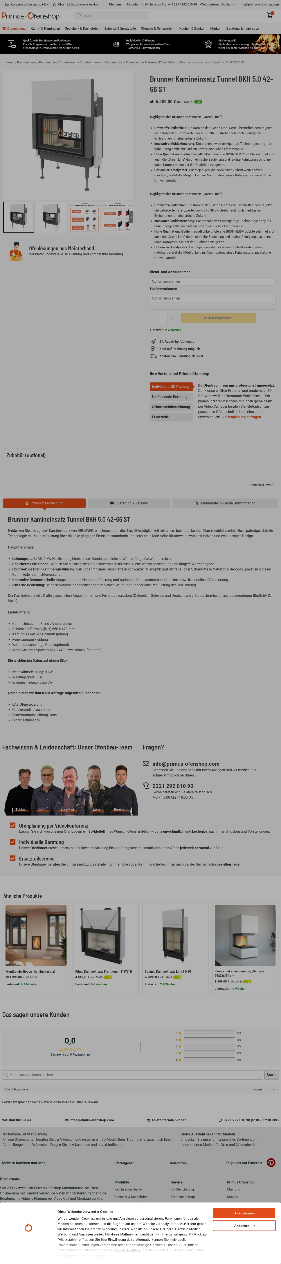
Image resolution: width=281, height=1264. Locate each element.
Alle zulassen (244, 1213)
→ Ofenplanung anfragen (241, 417)
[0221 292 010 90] (146, 785)
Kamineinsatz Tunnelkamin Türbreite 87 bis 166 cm (141, 62)
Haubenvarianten (163, 289)
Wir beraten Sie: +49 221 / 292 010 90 (171, 4)
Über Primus (10, 1179)
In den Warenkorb (218, 318)
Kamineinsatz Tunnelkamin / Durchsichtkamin (71, 62)
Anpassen (242, 1225)
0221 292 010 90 (173, 786)
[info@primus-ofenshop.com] (146, 763)
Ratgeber (133, 4)
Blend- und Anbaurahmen (170, 272)
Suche (271, 1075)
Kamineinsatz (26, 62)
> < (216, 4)
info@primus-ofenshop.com (259, 4)
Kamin (9, 62)
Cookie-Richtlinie (128, 1250)
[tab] (171, 386)
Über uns (115, 4)
